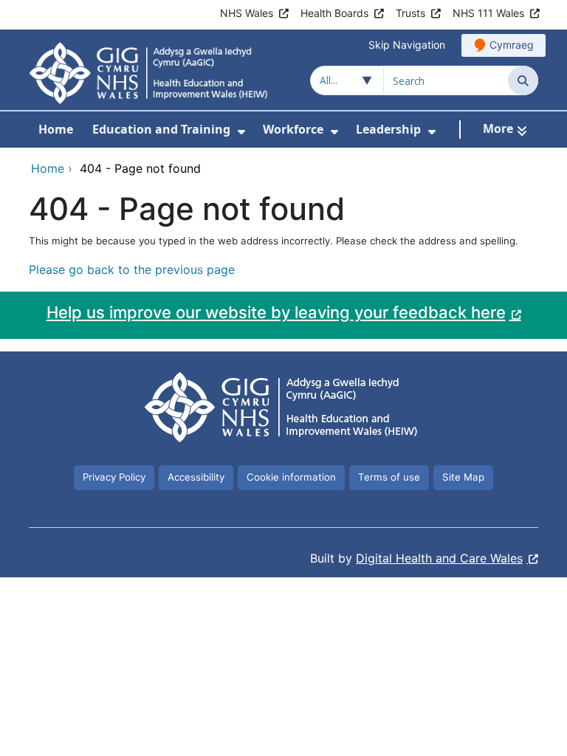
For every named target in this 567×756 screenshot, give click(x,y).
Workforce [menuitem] (293, 129)
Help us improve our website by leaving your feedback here (276, 312)
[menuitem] (241, 131)
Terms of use (389, 477)
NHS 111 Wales (488, 13)
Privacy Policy (114, 477)
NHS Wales (246, 13)
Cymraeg (511, 44)
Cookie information (291, 477)
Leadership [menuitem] (388, 129)
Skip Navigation (406, 44)
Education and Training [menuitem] (161, 129)
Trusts (410, 13)
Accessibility (196, 477)
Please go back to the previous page (132, 269)
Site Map (463, 477)
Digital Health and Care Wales (439, 558)
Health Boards (334, 13)
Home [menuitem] (55, 129)
